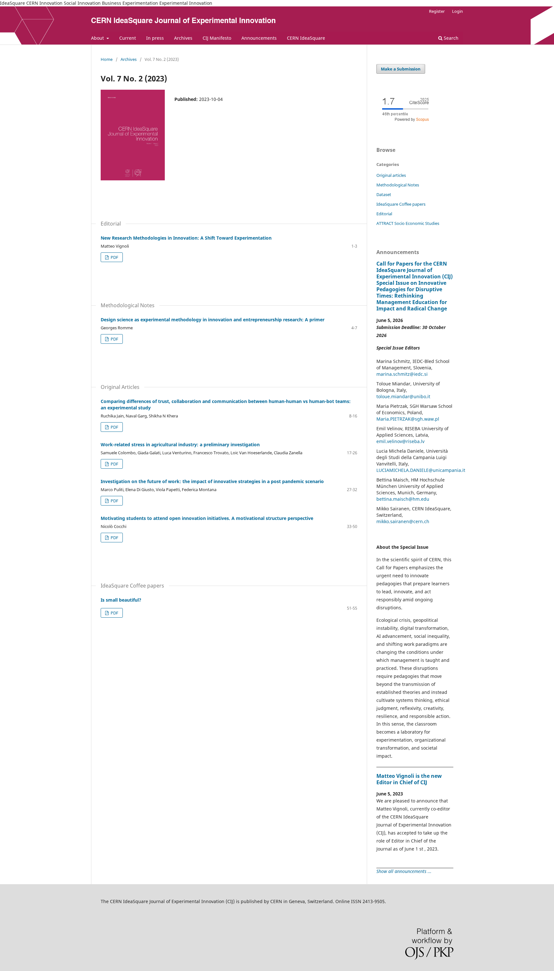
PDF (114, 257)
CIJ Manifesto (217, 38)
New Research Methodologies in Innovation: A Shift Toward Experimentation (186, 238)
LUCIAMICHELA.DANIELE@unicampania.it (420, 470)
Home (107, 59)
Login (457, 11)
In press (155, 38)
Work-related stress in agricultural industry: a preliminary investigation (180, 444)
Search (450, 38)
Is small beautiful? (121, 600)
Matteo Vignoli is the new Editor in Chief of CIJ (409, 779)
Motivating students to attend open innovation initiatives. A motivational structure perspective (207, 518)
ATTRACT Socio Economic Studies (407, 223)
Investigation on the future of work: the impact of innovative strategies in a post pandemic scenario (212, 481)
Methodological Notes (397, 185)
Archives (183, 38)
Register (437, 11)
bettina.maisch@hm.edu (402, 499)
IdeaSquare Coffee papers (400, 204)
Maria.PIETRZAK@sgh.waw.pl (407, 419)
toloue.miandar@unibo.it (403, 396)
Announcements (259, 38)
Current (127, 38)
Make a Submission (401, 69)
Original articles (391, 175)
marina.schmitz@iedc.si (402, 374)
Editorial (384, 214)
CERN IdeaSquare (306, 38)
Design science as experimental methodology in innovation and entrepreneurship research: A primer (212, 320)
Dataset (383, 194)
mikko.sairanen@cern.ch (402, 521)
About (98, 38)
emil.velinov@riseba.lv (400, 441)
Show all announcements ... (404, 871)
